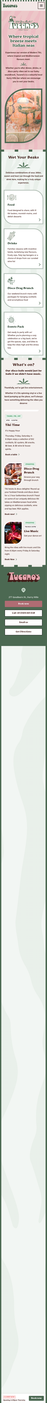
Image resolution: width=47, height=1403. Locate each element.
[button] (41, 5)
